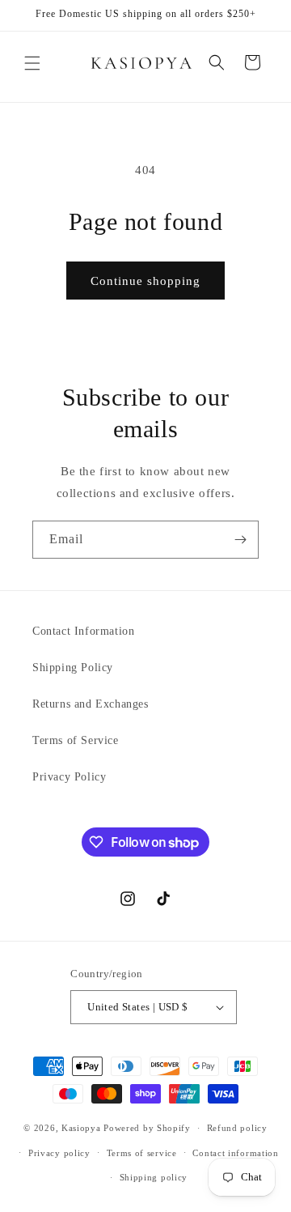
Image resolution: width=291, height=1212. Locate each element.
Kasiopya (81, 1128)
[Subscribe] (240, 540)
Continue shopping (145, 280)
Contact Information (83, 631)
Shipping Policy (72, 667)
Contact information (235, 1153)
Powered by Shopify (147, 1128)
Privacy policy (59, 1153)
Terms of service (142, 1153)
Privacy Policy (69, 777)
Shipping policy (154, 1177)
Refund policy (237, 1128)
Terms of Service (75, 740)
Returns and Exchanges (90, 704)
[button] (32, 63)
